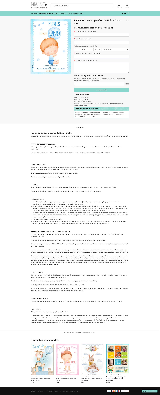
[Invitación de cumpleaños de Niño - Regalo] (128, 21)
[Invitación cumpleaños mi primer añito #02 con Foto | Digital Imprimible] (117, 358)
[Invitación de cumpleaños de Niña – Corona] (67, 359)
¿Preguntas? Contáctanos (149, 391)
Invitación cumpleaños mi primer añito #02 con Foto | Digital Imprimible (116, 378)
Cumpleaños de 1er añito (88, 332)
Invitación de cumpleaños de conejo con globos (92, 379)
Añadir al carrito (102, 90)
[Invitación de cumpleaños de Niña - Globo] (126, 21)
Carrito (127, 7)
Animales (98, 376)
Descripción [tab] (80, 127)
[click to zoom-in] (50, 46)
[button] (125, 13)
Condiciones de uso (72, 391)
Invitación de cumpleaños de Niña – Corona (67, 379)
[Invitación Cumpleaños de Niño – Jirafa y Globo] (42, 359)
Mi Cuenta (119, 7)
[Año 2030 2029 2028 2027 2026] (97, 49)
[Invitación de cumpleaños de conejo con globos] (92, 359)
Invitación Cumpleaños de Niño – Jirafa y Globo (41, 379)
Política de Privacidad (52, 391)
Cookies (62, 391)
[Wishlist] (51, 346)
